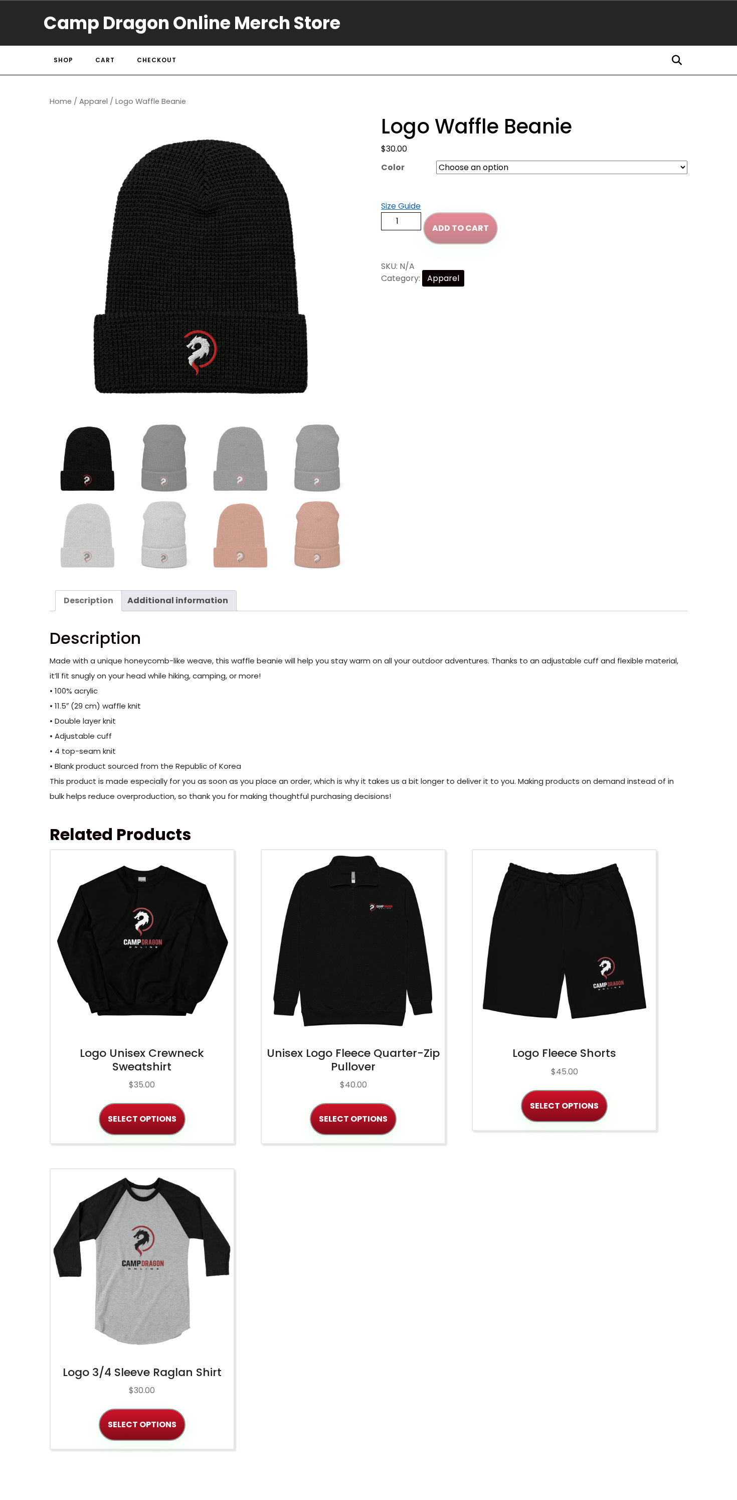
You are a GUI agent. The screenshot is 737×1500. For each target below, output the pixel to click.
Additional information (177, 600)
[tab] (88, 600)
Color (393, 167)
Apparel (93, 101)
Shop (63, 60)
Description (88, 600)
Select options (142, 1119)
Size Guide (401, 206)
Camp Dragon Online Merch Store (192, 23)
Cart (105, 60)
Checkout (156, 60)
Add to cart (460, 228)
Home (61, 101)
